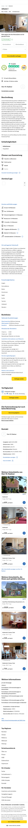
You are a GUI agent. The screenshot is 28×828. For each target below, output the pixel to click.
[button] (22, 2)
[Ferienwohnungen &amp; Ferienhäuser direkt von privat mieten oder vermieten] (2, 2)
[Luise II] (14, 515)
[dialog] (14, 815)
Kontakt (3, 783)
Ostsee (3, 734)
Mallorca (4, 737)
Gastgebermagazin (6, 794)
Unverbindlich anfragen (14, 56)
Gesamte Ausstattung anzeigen (9, 172)
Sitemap (3, 743)
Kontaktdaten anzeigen (7, 91)
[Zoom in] (25, 183)
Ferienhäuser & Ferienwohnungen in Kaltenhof (13, 702)
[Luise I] (14, 620)
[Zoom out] (25, 185)
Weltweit (4, 740)
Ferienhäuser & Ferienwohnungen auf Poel (12, 700)
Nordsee (3, 731)
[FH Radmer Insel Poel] (14, 484)
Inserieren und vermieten (8, 791)
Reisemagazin (5, 777)
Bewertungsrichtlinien (7, 420)
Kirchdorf (19, 252)
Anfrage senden (19, 379)
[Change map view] (3, 183)
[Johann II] (14, 546)
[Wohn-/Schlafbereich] (14, 23)
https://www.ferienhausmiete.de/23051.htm (13, 720)
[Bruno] (14, 651)
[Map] (14, 191)
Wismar (3, 259)
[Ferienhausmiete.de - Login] (19, 2)
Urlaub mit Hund (15, 706)
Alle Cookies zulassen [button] (14, 821)
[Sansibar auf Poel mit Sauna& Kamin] (14, 589)
